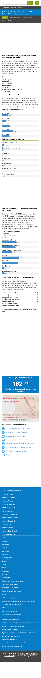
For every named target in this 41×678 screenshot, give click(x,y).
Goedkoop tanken (27, 18)
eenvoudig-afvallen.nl (18, 419)
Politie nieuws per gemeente (11, 608)
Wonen (10, 14)
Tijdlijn (9, 11)
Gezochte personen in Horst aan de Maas (19, 443)
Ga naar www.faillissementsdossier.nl (14, 626)
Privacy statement (30, 656)
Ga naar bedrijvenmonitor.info (11, 636)
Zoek (30, 3)
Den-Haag (5, 574)
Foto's (12, 21)
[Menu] (37, 3)
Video (27, 14)
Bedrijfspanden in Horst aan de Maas (17, 455)
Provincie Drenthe (7, 494)
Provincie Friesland (8, 501)
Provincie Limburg (8, 511)
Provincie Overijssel (8, 521)
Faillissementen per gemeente (12, 598)
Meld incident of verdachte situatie (13, 581)
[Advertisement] (20, 41)
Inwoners (5, 18)
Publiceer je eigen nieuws (10, 584)
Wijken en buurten (14, 18)
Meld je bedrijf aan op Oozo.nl (12, 591)
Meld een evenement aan (10, 588)
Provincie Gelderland (8, 504)
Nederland (6, 7)
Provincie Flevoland (8, 498)
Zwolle (4, 564)
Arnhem (4, 548)
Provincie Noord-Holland (10, 518)
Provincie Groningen (8, 508)
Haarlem (4, 561)
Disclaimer (18, 656)
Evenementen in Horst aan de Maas (17, 440)
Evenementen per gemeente (11, 614)
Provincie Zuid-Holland (9, 531)
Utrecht (4, 568)
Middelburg (5, 571)
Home (4, 11)
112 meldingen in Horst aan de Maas (17, 429)
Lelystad (4, 541)
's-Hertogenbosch (7, 558)
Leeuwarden (6, 544)
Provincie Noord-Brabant (10, 514)
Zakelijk (29, 11)
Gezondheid (19, 14)
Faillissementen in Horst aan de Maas (18, 447)
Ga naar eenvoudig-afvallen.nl (12, 646)
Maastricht (5, 554)
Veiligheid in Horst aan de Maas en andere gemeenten (20, 390)
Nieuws (4, 14)
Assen (4, 538)
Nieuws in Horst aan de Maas (15, 436)
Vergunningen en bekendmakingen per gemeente (18, 601)
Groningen (5, 551)
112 (23, 11)
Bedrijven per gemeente (10, 611)
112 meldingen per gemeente (11, 604)
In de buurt (5, 21)
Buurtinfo (17, 11)
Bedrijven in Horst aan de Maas (16, 432)
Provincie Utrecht (7, 524)
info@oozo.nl (25, 654)
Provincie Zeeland (8, 528)
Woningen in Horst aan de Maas (16, 451)
